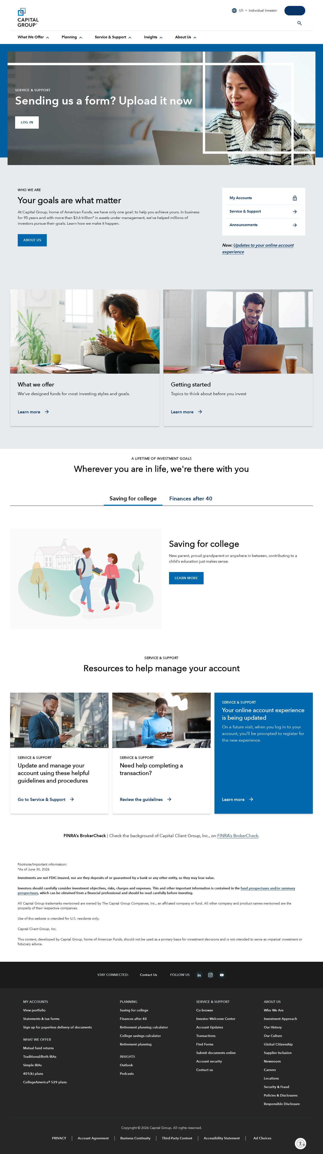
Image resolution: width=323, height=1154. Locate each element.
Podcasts (127, 1073)
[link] (85, 385)
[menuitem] (34, 37)
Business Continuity (135, 1138)
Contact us (204, 1070)
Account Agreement (93, 1138)
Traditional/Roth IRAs (39, 1056)
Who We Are (274, 1010)
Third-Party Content (177, 1138)
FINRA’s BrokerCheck (237, 836)
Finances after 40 (133, 1019)
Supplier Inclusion (278, 1053)
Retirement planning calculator (144, 1027)
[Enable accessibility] (300, 1143)
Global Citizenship (278, 1044)
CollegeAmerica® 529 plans (45, 1082)
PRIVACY (59, 1138)
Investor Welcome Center (215, 1019)
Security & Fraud (276, 1087)
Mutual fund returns (38, 1048)
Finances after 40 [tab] (190, 499)
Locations (271, 1078)
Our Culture (273, 1036)
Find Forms (204, 1044)
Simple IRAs (32, 1065)
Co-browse (204, 1010)
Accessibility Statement (222, 1138)
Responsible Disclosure (282, 1104)
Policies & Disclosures (280, 1095)
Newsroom (272, 1061)
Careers (270, 1070)
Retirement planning (136, 1044)
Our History (273, 1027)
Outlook (126, 1065)
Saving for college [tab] (133, 499)
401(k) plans (33, 1073)
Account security (209, 1061)
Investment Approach (280, 1019)
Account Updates (209, 1027)
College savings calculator (140, 1036)
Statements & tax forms (41, 1019)
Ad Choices (262, 1138)
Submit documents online (216, 1053)
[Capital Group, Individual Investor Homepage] (53, 17)
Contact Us (148, 975)
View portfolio (34, 1010)
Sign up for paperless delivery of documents (57, 1027)
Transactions (205, 1036)
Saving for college (134, 1010)
